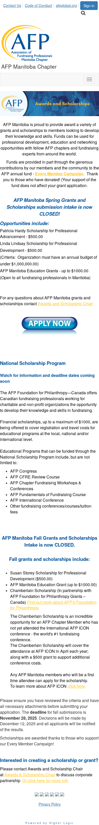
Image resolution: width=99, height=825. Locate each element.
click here (76, 686)
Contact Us (12, 5)
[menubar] (41, 4)
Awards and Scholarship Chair (65, 303)
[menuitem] (13, 4)
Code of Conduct (38, 5)
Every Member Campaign (59, 174)
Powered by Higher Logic (49, 823)
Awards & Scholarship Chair (29, 775)
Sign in (89, 5)
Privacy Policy (50, 804)
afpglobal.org (66, 5)
